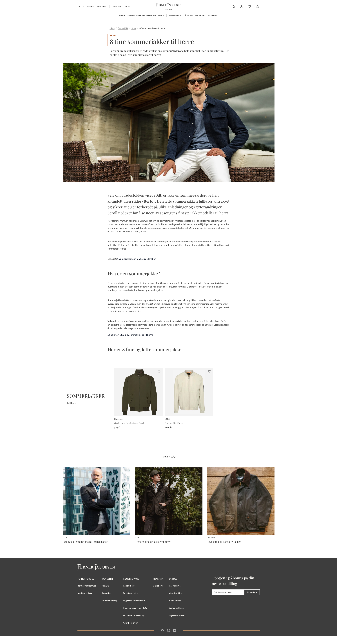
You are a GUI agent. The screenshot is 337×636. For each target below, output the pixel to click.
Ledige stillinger (177, 608)
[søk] (233, 6)
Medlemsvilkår (84, 593)
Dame (80, 6)
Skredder (106, 593)
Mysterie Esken (177, 615)
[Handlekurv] (257, 6)
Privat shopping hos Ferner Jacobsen (141, 15)
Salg (127, 6)
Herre (90, 6)
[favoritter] (249, 6)
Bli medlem (252, 592)
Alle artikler (175, 600)
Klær (133, 28)
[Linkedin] (174, 630)
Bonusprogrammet (86, 585)
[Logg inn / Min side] (241, 6)
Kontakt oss (129, 585)
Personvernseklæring (134, 615)
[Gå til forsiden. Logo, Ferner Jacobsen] (168, 6)
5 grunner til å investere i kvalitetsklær (193, 15)
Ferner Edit (123, 28)
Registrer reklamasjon (134, 600)
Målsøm (105, 585)
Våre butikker (176, 593)
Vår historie (175, 585)
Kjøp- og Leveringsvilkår (135, 608)
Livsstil (101, 6)
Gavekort (157, 585)
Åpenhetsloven (130, 622)
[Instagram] (168, 630)
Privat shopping (109, 600)
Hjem (112, 28)
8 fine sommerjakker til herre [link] (152, 28)
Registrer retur (130, 593)
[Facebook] (162, 630)
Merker (117, 6)
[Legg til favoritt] (159, 371)
